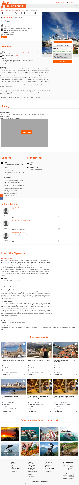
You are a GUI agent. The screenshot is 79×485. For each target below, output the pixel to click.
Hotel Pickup (31, 470)
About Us (13, 464)
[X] (65, 473)
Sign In (76, 2)
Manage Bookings (32, 471)
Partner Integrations (50, 465)
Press (12, 465)
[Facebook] (63, 473)
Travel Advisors (49, 464)
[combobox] (72, 478)
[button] (1, 195)
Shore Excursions (32, 467)
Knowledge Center (15, 468)
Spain (8, 10)
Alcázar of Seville (17, 53)
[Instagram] (67, 473)
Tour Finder (31, 476)
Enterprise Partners (49, 468)
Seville (16, 56)
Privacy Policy (14, 471)
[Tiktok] (68, 473)
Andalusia (13, 10)
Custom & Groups (32, 464)
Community (48, 471)
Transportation (31, 465)
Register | (71, 2)
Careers (47, 470)
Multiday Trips (31, 468)
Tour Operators (49, 467)
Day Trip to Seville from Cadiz (30, 10)
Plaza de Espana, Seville (45, 53)
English (71, 478)
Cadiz (19, 10)
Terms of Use (14, 470)
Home (3, 10)
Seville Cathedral (28, 53)
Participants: (55, 48)
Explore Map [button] (27, 132)
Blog (12, 467)
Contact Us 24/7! (67, 470)
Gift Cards (30, 473)
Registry (30, 474)
